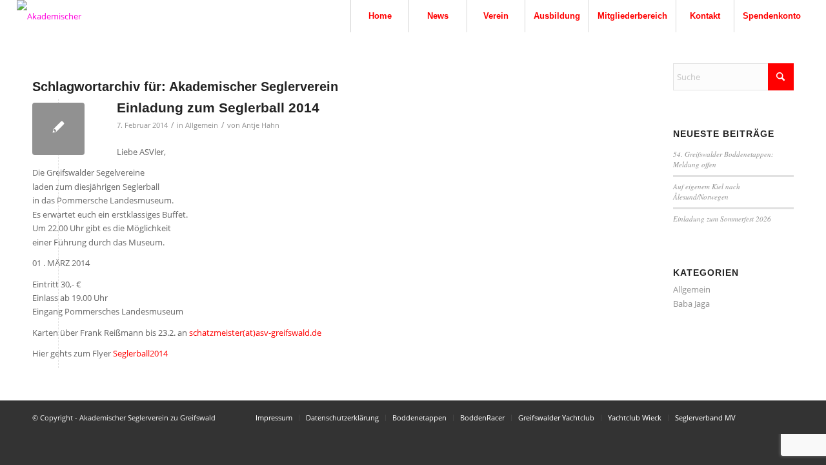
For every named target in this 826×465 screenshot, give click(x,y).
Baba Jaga (691, 303)
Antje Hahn (260, 125)
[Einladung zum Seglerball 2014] (58, 129)
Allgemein (201, 125)
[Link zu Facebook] (784, 417)
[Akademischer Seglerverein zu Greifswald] (65, 16)
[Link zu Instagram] (764, 417)
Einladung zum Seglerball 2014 (218, 107)
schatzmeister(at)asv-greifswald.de (255, 332)
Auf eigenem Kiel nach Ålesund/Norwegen (706, 191)
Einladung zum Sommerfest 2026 (722, 218)
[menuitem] (379, 16)
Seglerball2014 (140, 353)
